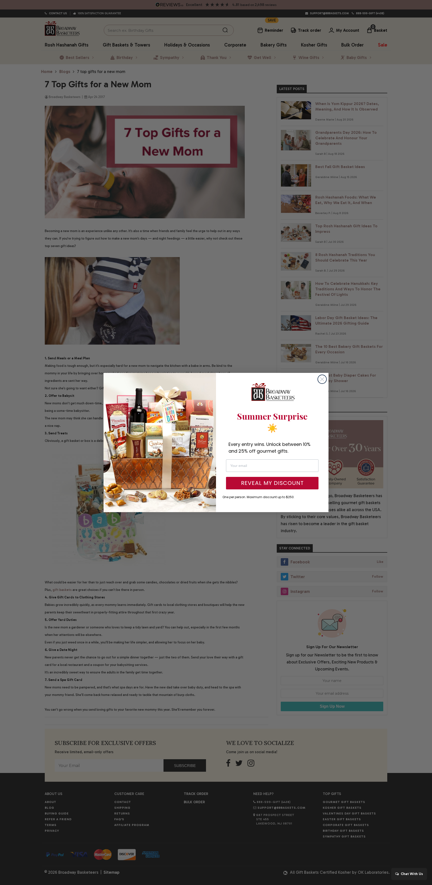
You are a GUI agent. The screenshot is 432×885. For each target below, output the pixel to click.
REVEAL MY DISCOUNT (272, 483)
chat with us (411, 874)
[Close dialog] (322, 379)
